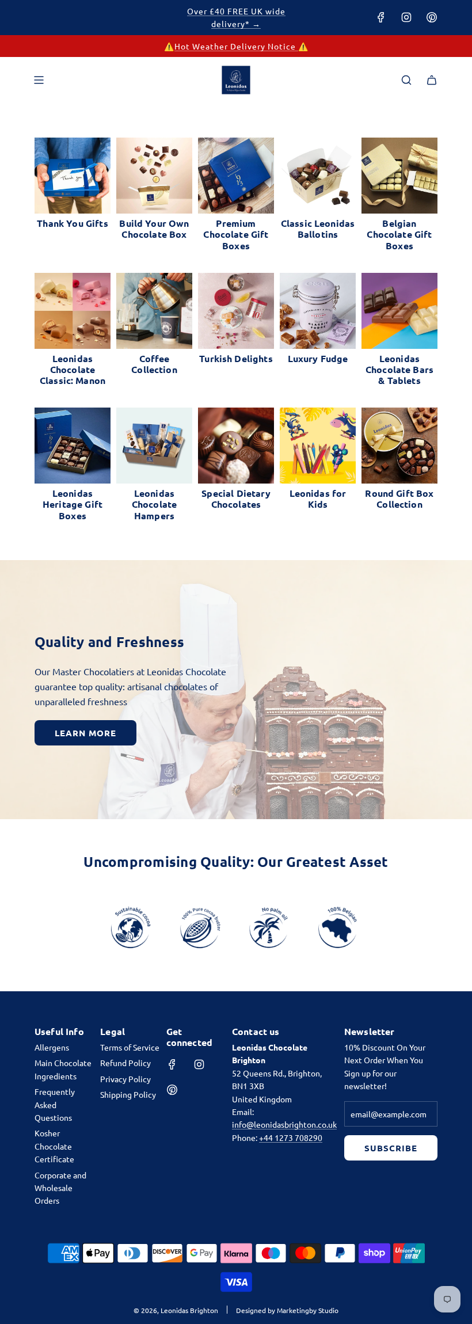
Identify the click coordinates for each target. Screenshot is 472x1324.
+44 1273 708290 (290, 1137)
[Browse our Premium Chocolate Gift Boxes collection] (236, 176)
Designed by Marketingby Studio (287, 1310)
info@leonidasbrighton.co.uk (284, 1124)
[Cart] (431, 80)
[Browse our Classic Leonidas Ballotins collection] (318, 176)
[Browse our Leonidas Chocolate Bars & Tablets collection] (399, 311)
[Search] (406, 80)
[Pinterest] (431, 17)
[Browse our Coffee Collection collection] (154, 311)
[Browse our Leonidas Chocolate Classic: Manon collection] (73, 311)
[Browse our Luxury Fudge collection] (318, 311)
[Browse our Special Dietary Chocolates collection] (236, 446)
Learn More (85, 733)
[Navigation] (38, 80)
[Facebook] (381, 17)
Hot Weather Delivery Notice (236, 46)
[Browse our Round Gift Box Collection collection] (399, 446)
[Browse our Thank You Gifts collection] (73, 176)
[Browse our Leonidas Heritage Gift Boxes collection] (73, 446)
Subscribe (390, 1148)
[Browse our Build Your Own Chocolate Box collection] (154, 176)
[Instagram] (406, 17)
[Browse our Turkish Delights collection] (236, 311)
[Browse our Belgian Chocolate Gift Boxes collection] (399, 176)
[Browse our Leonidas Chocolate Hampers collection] (154, 446)
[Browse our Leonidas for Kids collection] (318, 446)
